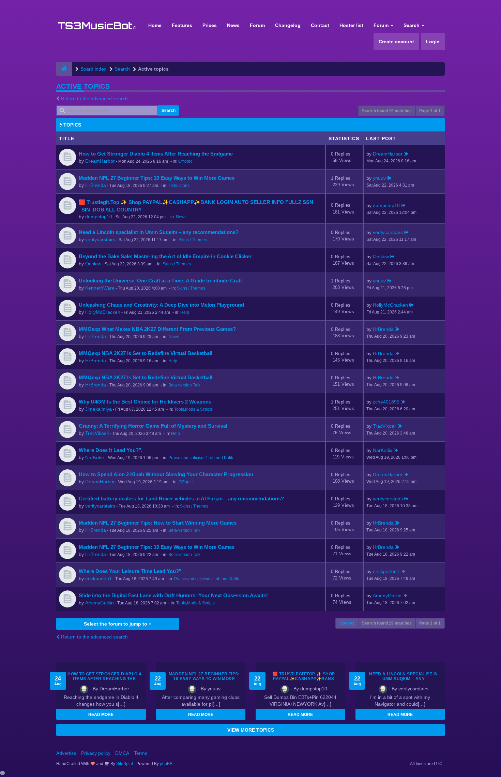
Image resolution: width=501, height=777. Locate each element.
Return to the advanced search (94, 98)
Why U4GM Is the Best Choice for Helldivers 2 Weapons (145, 402)
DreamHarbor (100, 161)
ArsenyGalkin (99, 602)
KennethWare (100, 288)
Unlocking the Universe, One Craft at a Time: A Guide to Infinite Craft (160, 280)
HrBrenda (95, 185)
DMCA (122, 753)
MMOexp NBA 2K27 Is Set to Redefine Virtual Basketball (145, 353)
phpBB (166, 763)
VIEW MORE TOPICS (250, 730)
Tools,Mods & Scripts (193, 409)
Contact (320, 25)
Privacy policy (95, 753)
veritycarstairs (100, 239)
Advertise (66, 753)
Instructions (178, 185)
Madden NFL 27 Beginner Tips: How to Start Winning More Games (158, 523)
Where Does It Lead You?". (110, 450)
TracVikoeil (97, 433)
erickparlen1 (98, 578)
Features (182, 25)
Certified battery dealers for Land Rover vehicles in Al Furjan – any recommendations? (181, 498)
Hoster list (351, 25)
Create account (396, 41)
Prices (209, 25)
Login (433, 41)
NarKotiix (95, 457)
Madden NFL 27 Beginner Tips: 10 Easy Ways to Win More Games (156, 178)
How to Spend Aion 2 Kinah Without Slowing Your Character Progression (166, 474)
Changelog (288, 25)
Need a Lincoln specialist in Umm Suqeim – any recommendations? (159, 232)
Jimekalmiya (98, 409)
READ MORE (100, 714)
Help (184, 312)
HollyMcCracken (102, 312)
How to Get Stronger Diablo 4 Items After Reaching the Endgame (156, 154)
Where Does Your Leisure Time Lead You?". (131, 571)
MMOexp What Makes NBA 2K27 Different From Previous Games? (157, 329)
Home (155, 25)
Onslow (93, 263)
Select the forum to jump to (116, 624)
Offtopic (185, 161)
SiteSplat (124, 763)
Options (346, 623)
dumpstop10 (98, 216)
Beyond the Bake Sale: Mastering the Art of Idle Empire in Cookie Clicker (165, 256)
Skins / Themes (193, 239)
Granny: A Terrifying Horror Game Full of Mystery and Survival (153, 426)
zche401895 (386, 402)
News (233, 25)
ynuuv (379, 178)
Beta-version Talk (184, 385)
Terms (140, 753)
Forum (257, 25)
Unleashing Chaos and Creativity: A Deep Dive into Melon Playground (161, 305)
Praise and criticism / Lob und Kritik (200, 457)
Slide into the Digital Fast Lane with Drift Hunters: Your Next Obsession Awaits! (173, 595)
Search (412, 25)
